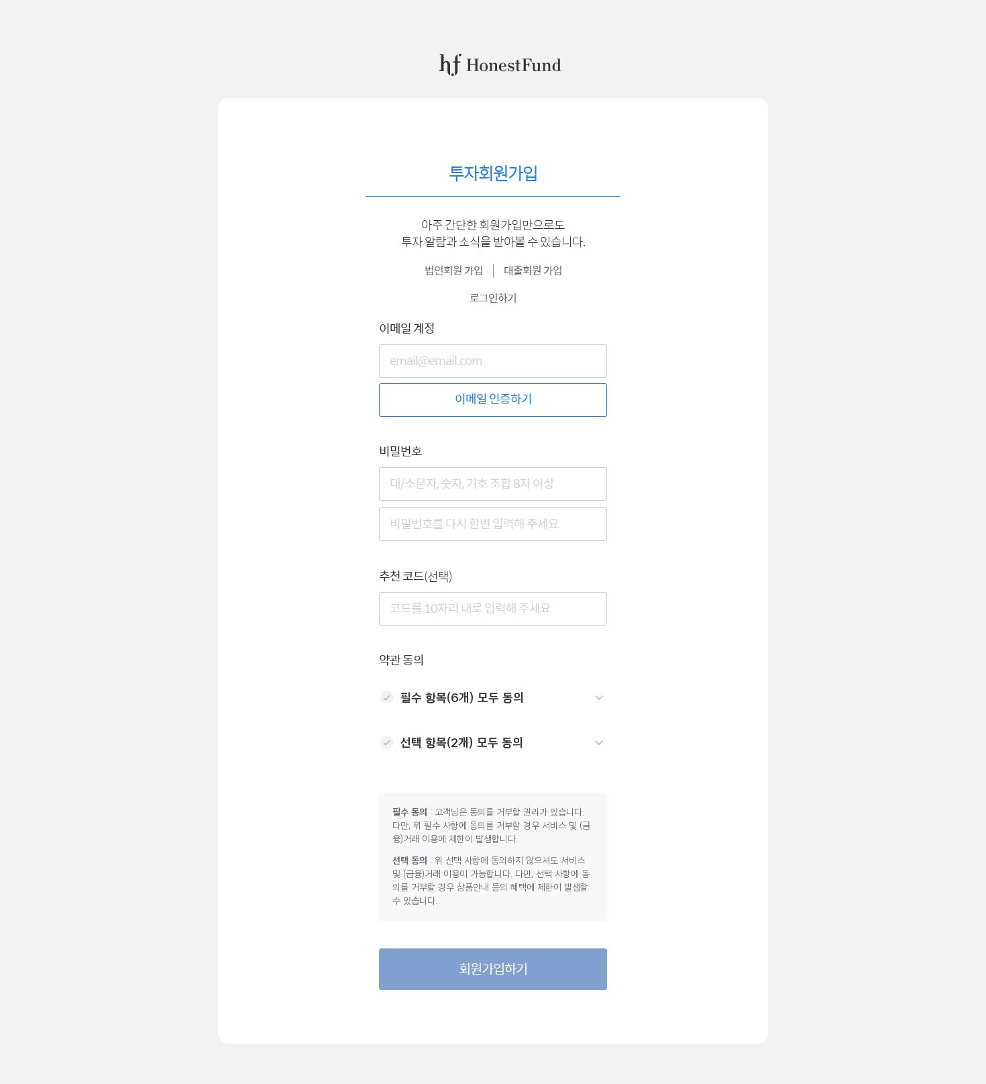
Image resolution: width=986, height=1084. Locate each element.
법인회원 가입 (454, 271)
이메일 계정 (407, 329)
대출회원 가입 (533, 271)
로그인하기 (493, 298)
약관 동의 (401, 660)
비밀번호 (400, 452)
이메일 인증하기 (493, 399)
